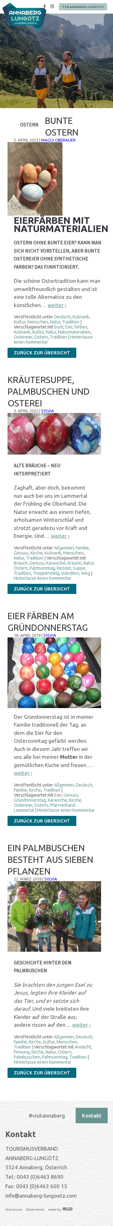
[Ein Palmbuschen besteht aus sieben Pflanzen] (54, 950)
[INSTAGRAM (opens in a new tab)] (52, 7)
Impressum (13, 1209)
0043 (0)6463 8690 (40, 1177)
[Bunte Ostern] (35, 214)
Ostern (41, 337)
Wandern (70, 573)
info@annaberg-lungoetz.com (41, 1196)
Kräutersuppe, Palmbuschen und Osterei (48, 391)
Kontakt (91, 1116)
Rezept (64, 568)
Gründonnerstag (30, 800)
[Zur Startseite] (24, 17)
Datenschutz (35, 1209)
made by (55, 1209)
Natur (55, 321)
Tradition (70, 321)
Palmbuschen (27, 1057)
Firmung (22, 1052)
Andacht (83, 1046)
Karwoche (56, 563)
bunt (58, 326)
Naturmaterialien (74, 331)
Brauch (21, 563)
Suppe (79, 568)
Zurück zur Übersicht (42, 352)
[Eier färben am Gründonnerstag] (54, 706)
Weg (85, 573)
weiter (57, 305)
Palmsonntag (42, 568)
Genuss (21, 552)
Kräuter (74, 563)
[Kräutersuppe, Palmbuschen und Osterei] (54, 453)
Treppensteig (46, 573)
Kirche (36, 552)
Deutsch (62, 316)
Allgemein (64, 547)
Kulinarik (81, 316)
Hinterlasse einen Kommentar (42, 578)
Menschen (37, 321)
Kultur (19, 321)
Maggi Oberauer (58, 140)
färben (80, 326)
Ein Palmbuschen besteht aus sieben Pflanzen (50, 859)
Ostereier (23, 337)
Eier (69, 326)
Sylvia (47, 411)
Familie (82, 547)
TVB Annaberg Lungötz (83, 7)
